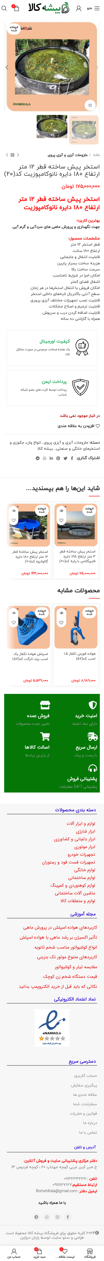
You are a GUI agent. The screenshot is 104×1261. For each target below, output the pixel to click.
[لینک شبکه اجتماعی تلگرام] (37, 458)
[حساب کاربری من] (78, 8)
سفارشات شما (85, 1104)
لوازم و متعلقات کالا (77, 900)
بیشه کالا (45, 448)
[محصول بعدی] (7, 155)
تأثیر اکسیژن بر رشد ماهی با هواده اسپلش (58, 937)
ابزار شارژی (85, 831)
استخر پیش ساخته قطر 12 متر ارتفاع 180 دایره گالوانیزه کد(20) (30, 556)
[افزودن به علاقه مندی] (61, 520)
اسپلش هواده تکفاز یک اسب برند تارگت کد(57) (30, 657)
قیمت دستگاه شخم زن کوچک (70, 976)
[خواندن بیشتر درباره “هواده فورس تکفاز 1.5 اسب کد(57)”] (61, 613)
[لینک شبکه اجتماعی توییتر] (65, 458)
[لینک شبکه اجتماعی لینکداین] (51, 458)
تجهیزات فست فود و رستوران (68, 862)
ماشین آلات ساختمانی (75, 893)
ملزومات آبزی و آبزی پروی (68, 155)
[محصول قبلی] (18, 155)
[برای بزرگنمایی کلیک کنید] (90, 105)
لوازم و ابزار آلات (81, 823)
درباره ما (90, 1123)
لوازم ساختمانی (81, 877)
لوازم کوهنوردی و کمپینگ (72, 885)
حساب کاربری (85, 1075)
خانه (96, 155)
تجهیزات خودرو (81, 854)
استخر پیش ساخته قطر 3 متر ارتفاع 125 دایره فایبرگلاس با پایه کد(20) (77, 556)
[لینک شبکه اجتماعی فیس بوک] (72, 458)
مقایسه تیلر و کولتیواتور (76, 966)
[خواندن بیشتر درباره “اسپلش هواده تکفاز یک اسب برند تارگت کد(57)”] (13, 613)
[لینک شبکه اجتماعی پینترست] (58, 458)
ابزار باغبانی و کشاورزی (74, 839)
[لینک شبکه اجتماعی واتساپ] (44, 458)
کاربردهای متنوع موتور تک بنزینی (67, 957)
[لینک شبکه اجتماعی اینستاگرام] (57, 1217)
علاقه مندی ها (85, 1094)
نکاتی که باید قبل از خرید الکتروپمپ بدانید (58, 986)
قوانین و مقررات (83, 1113)
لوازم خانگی (84, 870)
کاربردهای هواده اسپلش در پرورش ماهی (60, 927)
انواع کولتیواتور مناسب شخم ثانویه (65, 947)
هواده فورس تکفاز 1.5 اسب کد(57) (79, 656)
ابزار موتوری (84, 846)
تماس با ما (88, 1132)
